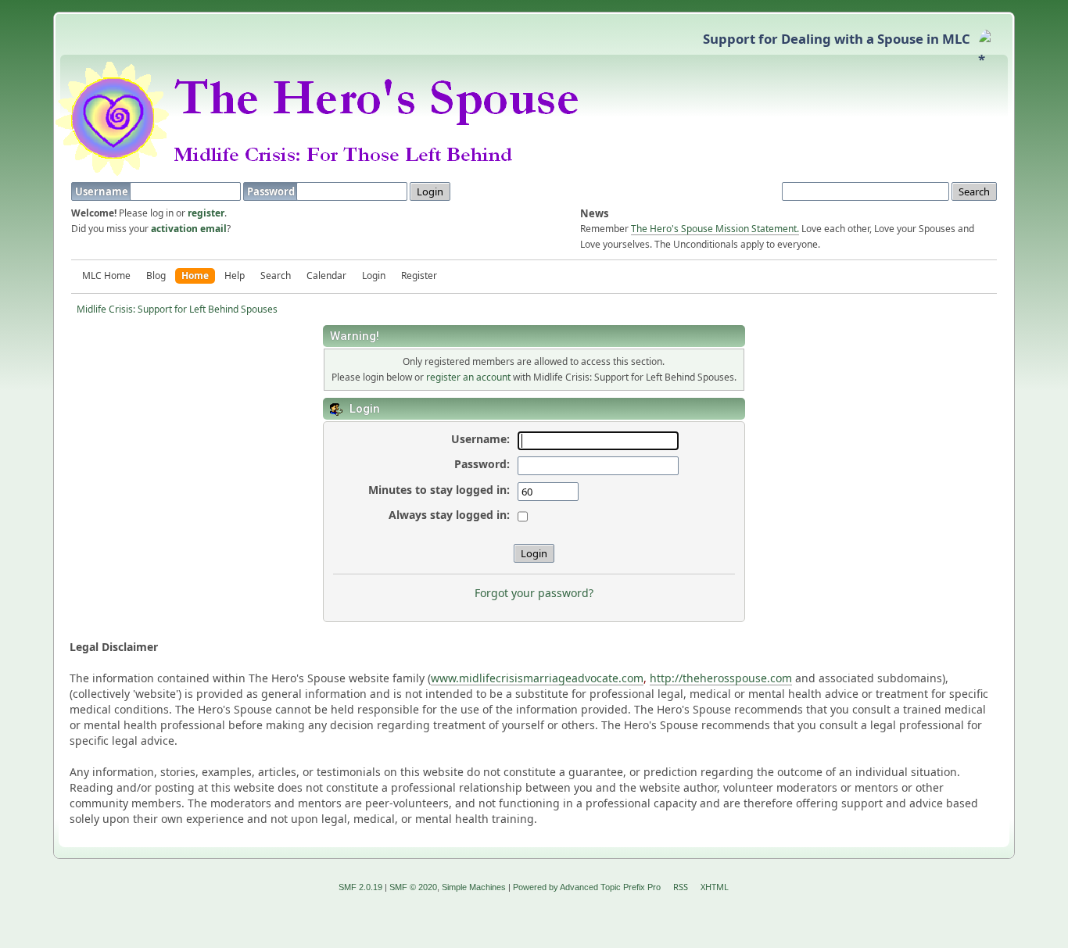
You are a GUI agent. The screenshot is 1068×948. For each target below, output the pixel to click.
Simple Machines (474, 887)
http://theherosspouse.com (721, 678)
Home (195, 275)
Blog (156, 275)
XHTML (715, 887)
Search (275, 275)
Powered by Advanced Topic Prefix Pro (587, 887)
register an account (468, 377)
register (206, 213)
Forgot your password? (534, 592)
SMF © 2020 (413, 887)
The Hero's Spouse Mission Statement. (715, 228)
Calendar (326, 275)
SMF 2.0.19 (360, 887)
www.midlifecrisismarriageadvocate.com (537, 678)
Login (373, 275)
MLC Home (106, 275)
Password (272, 191)
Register (419, 275)
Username (103, 191)
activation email (189, 228)
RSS (680, 887)
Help (234, 275)
